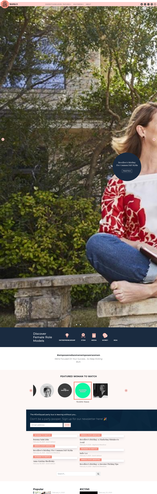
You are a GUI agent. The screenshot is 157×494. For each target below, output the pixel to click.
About (88, 4)
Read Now (78, 169)
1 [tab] (76, 324)
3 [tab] (80, 324)
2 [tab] (78, 324)
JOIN (67, 427)
